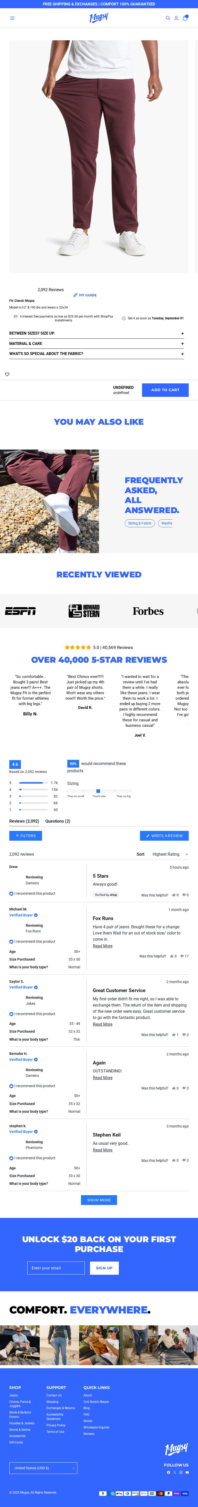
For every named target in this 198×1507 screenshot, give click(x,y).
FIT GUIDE (87, 295)
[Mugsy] (99, 18)
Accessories (17, 1436)
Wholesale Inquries (96, 1427)
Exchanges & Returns (60, 1408)
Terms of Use (55, 1432)
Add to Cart (165, 390)
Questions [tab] (57, 822)
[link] (168, 1472)
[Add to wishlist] (7, 374)
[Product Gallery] (99, 160)
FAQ (86, 1414)
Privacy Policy (55, 1425)
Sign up (104, 1268)
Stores (88, 1421)
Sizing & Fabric (140, 523)
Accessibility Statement (54, 1417)
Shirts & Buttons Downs (20, 1415)
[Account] (176, 18)
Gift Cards (16, 1442)
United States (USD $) (32, 1468)
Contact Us (54, 1395)
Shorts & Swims (19, 1430)
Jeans (13, 1395)
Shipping (52, 1402)
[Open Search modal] (168, 18)
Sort (141, 854)
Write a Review (170, 837)
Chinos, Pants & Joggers (20, 1404)
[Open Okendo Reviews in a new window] (169, 820)
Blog (87, 1408)
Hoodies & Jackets (22, 1423)
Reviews (89, 1434)
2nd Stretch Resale (96, 1402)
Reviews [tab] (24, 822)
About (88, 1395)
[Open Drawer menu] (12, 18)
